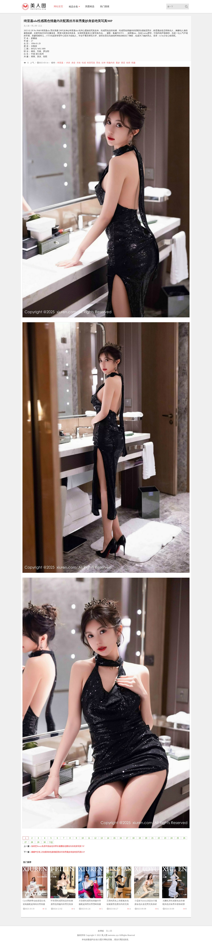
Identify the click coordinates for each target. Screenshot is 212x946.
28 (32, 842)
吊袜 (79, 63)
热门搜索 (104, 6)
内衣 (68, 63)
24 (171, 838)
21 (152, 838)
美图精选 (89, 6)
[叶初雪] (62, 885)
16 (121, 838)
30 (45, 842)
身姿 (73, 63)
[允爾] (174, 885)
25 (178, 838)
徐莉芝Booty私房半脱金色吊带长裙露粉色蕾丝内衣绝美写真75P (57, 846)
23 (165, 838)
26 (184, 838)
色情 (128, 63)
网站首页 (58, 6)
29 (38, 842)
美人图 (26, 26)
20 (146, 838)
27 (26, 842)
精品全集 (73, 6)
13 (102, 838)
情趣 (133, 63)
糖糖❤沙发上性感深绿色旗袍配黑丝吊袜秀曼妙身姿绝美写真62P (58, 852)
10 (83, 838)
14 (108, 838)
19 (140, 838)
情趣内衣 (111, 63)
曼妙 (118, 63)
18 (133, 838)
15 (114, 838)
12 (95, 838)
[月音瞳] (90, 885)
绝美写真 (91, 63)
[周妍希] (34, 885)
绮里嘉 (60, 63)
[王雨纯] (118, 885)
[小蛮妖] (146, 885)
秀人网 (34, 26)
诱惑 (123, 63)
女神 (103, 63)
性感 (84, 63)
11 (89, 838)
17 (127, 838)
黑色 (98, 63)
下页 (51, 842)
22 (159, 838)
